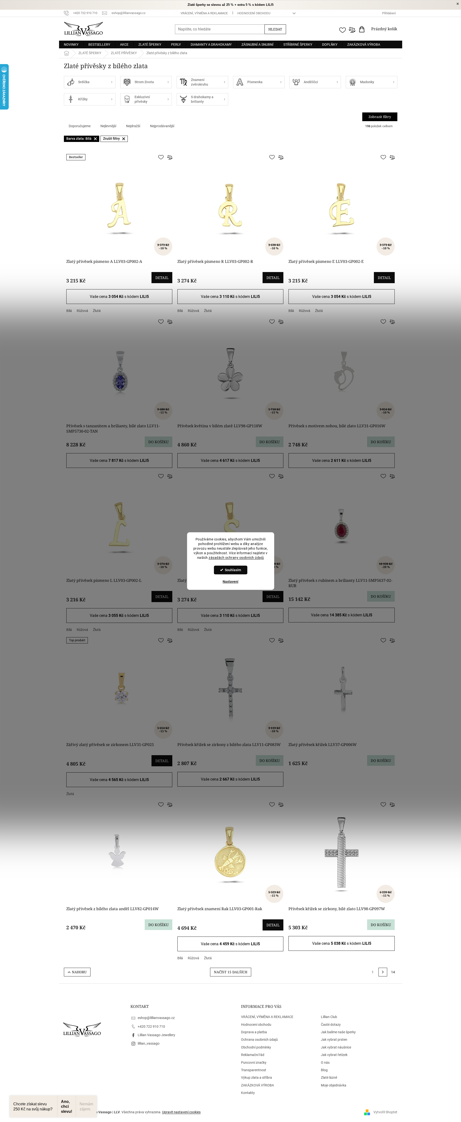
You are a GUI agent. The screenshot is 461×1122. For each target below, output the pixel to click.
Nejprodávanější (162, 126)
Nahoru (79, 972)
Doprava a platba (254, 1032)
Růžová (82, 311)
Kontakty (248, 1093)
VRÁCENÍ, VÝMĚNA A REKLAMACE (204, 13)
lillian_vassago (148, 1043)
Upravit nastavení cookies (181, 1112)
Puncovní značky (253, 1062)
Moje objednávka (333, 1085)
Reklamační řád (252, 1055)
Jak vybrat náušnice (336, 1047)
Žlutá (97, 311)
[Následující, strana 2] (382, 972)
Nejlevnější (108, 126)
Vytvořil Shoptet (385, 1112)
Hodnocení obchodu (253, 13)
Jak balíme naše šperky (338, 1032)
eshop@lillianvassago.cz (156, 1018)
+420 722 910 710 (151, 1026)
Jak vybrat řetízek (334, 1055)
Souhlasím (233, 570)
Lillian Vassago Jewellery (156, 1035)
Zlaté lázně (329, 1077)
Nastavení (230, 581)
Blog (324, 1070)
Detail (161, 277)
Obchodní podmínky (256, 1047)
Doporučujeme (80, 126)
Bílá (69, 311)
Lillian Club (329, 1017)
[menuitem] (71, 44)
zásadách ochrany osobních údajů (236, 558)
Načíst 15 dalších (230, 972)
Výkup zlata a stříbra (256, 1077)
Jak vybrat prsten (334, 1039)
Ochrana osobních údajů (259, 1039)
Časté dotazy (331, 1024)
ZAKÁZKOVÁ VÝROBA (257, 1085)
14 (393, 972)
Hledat (275, 29)
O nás (325, 1062)
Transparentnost (253, 1070)
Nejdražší (133, 126)
